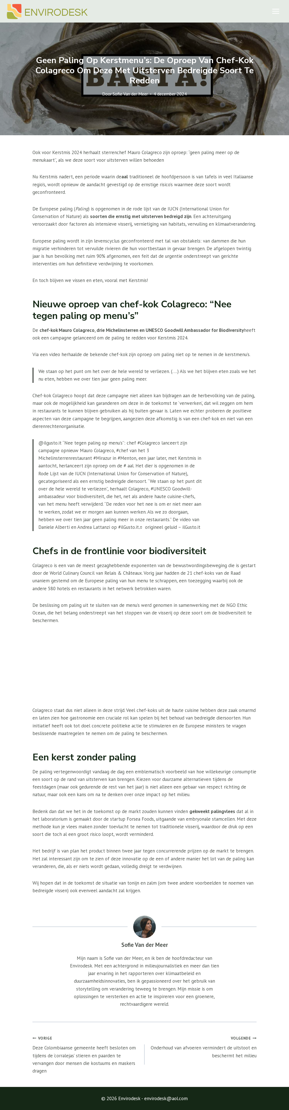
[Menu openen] (275, 11)
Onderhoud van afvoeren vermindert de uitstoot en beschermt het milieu (204, 1047)
